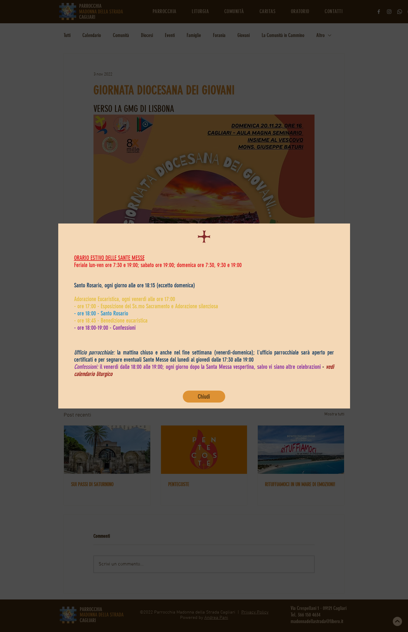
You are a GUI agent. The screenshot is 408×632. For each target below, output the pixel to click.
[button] (204, 397)
